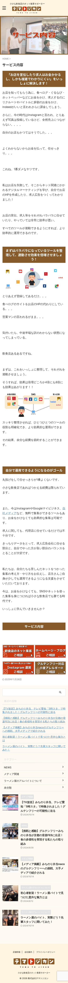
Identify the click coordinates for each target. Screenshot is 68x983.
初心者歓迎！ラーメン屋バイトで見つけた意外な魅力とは (34, 738)
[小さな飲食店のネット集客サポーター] (26, 11)
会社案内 (28, 952)
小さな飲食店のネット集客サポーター (34, 973)
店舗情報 (16, 952)
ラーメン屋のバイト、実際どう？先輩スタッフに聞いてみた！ (34, 748)
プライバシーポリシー (45, 952)
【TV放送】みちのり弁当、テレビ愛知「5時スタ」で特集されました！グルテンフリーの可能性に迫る (33, 710)
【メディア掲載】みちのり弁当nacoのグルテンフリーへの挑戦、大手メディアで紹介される (33, 729)
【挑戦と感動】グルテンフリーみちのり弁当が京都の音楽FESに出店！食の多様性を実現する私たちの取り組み (34, 719)
